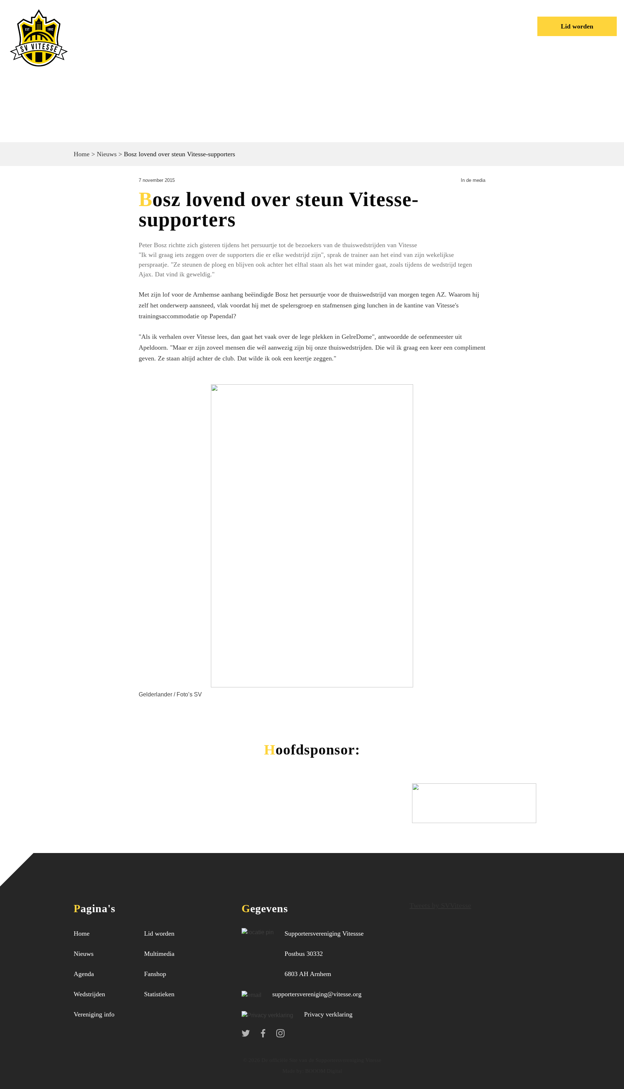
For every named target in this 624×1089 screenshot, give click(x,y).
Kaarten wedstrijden (135, 32)
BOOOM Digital (323, 1071)
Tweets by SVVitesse (440, 905)
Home (105, 20)
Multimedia (159, 953)
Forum (350, 20)
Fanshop (155, 974)
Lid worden (577, 26)
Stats (391, 20)
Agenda (84, 974)
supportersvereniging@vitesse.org (316, 994)
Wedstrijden (210, 20)
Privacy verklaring (328, 1014)
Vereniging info (286, 20)
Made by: (293, 1071)
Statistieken (159, 994)
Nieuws (151, 20)
